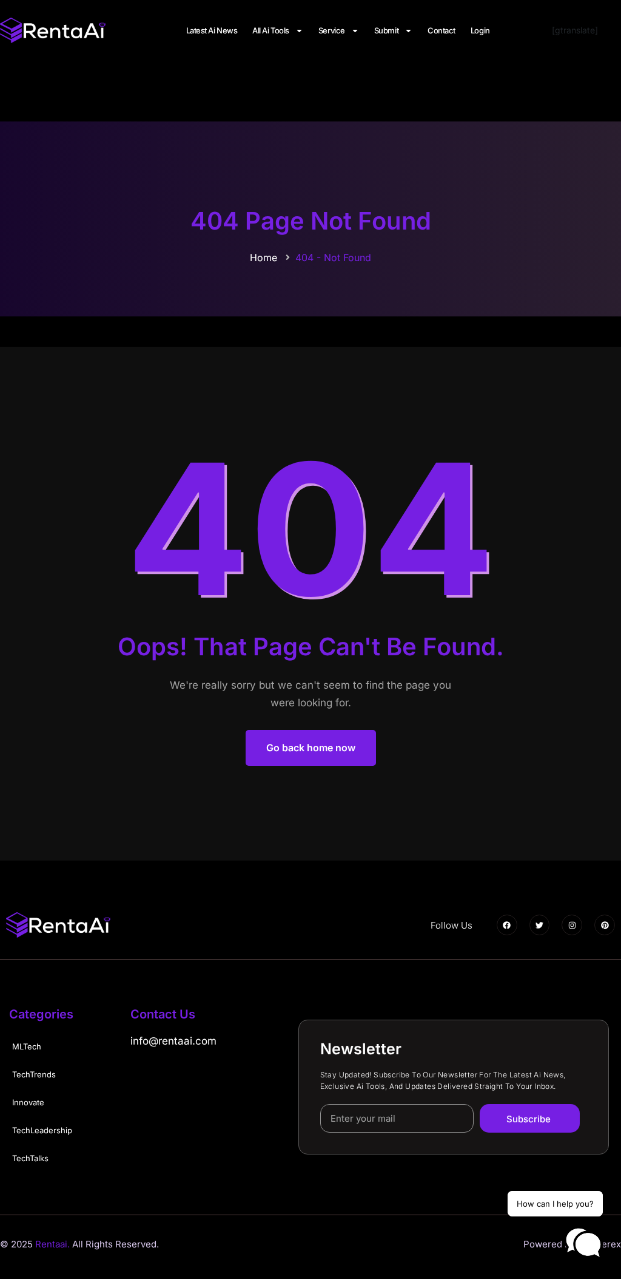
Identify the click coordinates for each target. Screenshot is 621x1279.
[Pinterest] (604, 925)
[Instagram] (572, 925)
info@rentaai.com (173, 1041)
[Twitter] (539, 925)
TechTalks (30, 1158)
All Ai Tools (270, 30)
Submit (386, 30)
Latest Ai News (212, 30)
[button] (583, 1243)
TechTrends (34, 1074)
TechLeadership (42, 1130)
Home (263, 257)
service (331, 30)
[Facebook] (507, 925)
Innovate (28, 1102)
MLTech (26, 1046)
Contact (441, 30)
